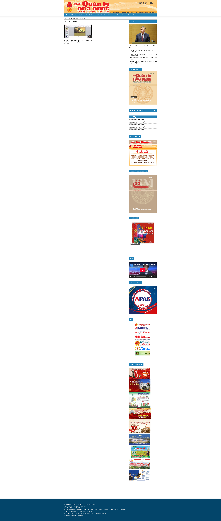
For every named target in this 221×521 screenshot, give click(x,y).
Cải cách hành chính (119, 15)
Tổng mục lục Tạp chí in (136, 110)
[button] (154, 14)
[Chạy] (131, 276)
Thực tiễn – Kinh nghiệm (97, 15)
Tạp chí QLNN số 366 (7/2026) (137, 124)
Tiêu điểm (132, 22)
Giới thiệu (71, 15)
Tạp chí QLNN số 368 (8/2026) (141, 100)
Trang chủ (67, 18)
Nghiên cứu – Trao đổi (84, 15)
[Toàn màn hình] (154, 276)
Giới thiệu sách (134, 218)
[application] (143, 270)
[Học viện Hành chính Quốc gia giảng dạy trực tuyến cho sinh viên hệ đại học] (78, 31)
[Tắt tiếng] (151, 276)
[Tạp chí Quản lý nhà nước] (110, 6)
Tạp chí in (133, 97)
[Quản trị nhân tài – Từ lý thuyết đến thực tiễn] (143, 236)
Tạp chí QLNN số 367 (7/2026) (137, 122)
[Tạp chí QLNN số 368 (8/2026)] (143, 88)
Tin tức (76, 15)
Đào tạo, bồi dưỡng (108, 15)
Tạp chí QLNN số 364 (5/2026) (137, 129)
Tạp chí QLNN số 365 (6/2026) (137, 127)
